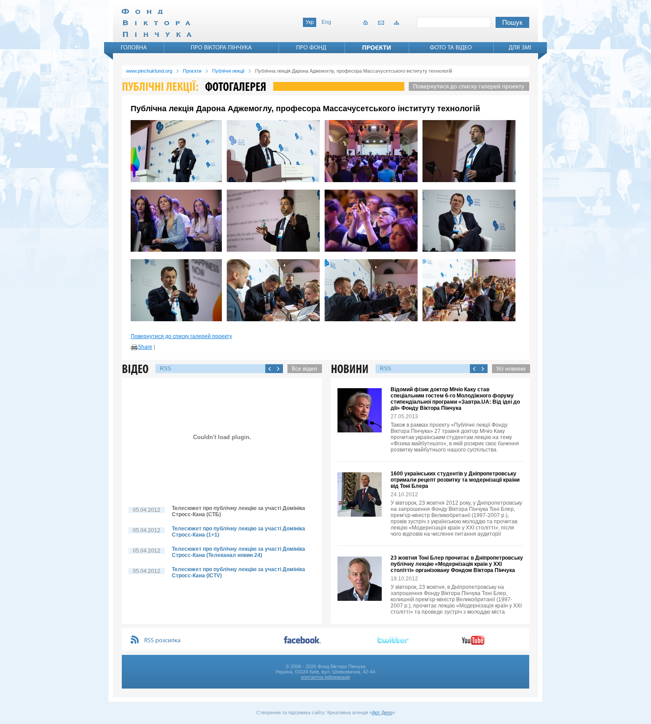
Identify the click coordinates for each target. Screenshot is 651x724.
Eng (326, 22)
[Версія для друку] (134, 347)
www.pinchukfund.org (149, 71)
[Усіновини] (509, 368)
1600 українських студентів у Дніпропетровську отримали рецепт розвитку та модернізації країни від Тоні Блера (455, 480)
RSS (165, 369)
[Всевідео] (302, 368)
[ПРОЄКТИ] (376, 47)
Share (145, 347)
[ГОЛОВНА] (134, 47)
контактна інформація (325, 677)
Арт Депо (382, 712)
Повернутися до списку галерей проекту (181, 336)
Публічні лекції (228, 71)
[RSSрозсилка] (162, 640)
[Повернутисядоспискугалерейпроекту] (466, 86)
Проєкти (192, 71)
